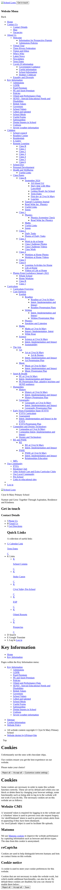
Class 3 (22, 154)
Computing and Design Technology (29, 426)
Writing (28, 310)
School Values (19, 109)
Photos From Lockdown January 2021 (31, 273)
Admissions (18, 82)
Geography (24, 400)
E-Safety (17, 141)
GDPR (16, 85)
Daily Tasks (30, 233)
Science (22, 336)
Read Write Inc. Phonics (36, 204)
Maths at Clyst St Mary (35, 328)
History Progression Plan (36, 397)
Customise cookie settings (36, 773)
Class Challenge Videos (36, 246)
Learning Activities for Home (38, 265)
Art (20, 350)
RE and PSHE (20, 440)
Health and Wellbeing (23, 170)
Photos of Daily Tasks (35, 236)
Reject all (6, 773)
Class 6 (22, 162)
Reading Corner (20, 135)
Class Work (30, 249)
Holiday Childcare (27, 74)
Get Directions (15, 526)
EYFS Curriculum (27, 413)
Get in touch (22, 3)
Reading (29, 297)
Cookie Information (16, 722)
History (22, 389)
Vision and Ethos (21, 51)
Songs (28, 209)
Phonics (28, 215)
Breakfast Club (20, 469)
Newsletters (18, 59)
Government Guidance (29, 67)
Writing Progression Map (42, 318)
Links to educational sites (25, 479)
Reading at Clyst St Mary (42, 299)
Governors (18, 106)
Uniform (17, 125)
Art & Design (37, 355)
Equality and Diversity (23, 77)
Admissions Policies (28, 43)
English (22, 294)
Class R (22, 146)
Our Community (15, 463)
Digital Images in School (24, 122)
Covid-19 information (23, 64)
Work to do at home (34, 241)
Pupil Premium (20, 88)
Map (15, 30)
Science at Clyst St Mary (36, 339)
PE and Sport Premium (23, 90)
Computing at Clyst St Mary (32, 429)
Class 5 (22, 159)
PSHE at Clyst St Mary (36, 453)
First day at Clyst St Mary (43, 196)
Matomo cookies (16, 836)
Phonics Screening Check (43, 217)
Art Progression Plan (34, 360)
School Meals (19, 114)
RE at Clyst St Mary (34, 445)
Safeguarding (19, 119)
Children (11, 130)
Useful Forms (19, 117)
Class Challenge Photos (36, 244)
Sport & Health (20, 373)
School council (20, 133)
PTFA (16, 466)
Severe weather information (26, 127)
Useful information (28, 69)
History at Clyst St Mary (36, 392)
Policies (16, 93)
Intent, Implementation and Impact (41, 342)
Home (10, 22)
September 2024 (32, 180)
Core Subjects (19, 291)
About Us (11, 35)
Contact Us (12, 24)
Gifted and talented (22, 112)
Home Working (26, 278)
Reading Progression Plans (43, 307)
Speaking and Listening (36, 323)
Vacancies (17, 32)
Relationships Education (36, 458)
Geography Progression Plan (38, 408)
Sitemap (11, 719)
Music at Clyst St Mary (35, 365)
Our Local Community (23, 474)
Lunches (35, 199)
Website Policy (14, 725)
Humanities (18, 387)
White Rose (30, 334)
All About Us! (37, 183)
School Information (28, 72)
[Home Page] (8, 2)
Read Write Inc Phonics (42, 220)
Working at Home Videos (37, 257)
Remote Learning (21, 143)
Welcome (17, 37)
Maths (28, 223)
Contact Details (20, 27)
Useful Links (25, 172)
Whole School (25, 276)
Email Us (13, 523)
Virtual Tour (18, 45)
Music (22, 363)
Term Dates (18, 61)
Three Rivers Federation (24, 48)
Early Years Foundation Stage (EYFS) (31, 410)
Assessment (24, 416)
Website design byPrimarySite (22, 735)
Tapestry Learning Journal (37, 201)
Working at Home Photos (37, 254)
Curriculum (12, 286)
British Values (19, 104)
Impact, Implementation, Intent (39, 331)
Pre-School (18, 477)
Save (27, 887)
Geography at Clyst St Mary (38, 402)
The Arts (17, 347)
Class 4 (22, 156)
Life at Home (31, 268)
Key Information (15, 80)
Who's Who (18, 53)
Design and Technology (30, 437)
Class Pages (18, 175)
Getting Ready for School (43, 191)
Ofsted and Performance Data (27, 96)
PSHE (22, 450)
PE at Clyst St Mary (28, 376)
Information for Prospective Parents (35, 40)
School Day (18, 164)
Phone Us (13, 521)
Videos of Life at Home (36, 270)
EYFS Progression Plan (30, 424)
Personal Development (23, 167)
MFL (15, 461)
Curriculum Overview (23, 289)
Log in (10, 485)
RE (20, 442)
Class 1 (22, 149)
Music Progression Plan (36, 371)
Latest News (19, 56)
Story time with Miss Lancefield (40, 187)
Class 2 (22, 151)
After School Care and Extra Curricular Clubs (34, 471)
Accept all (17, 773)
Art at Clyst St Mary (34, 352)
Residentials (18, 138)
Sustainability (31, 344)
